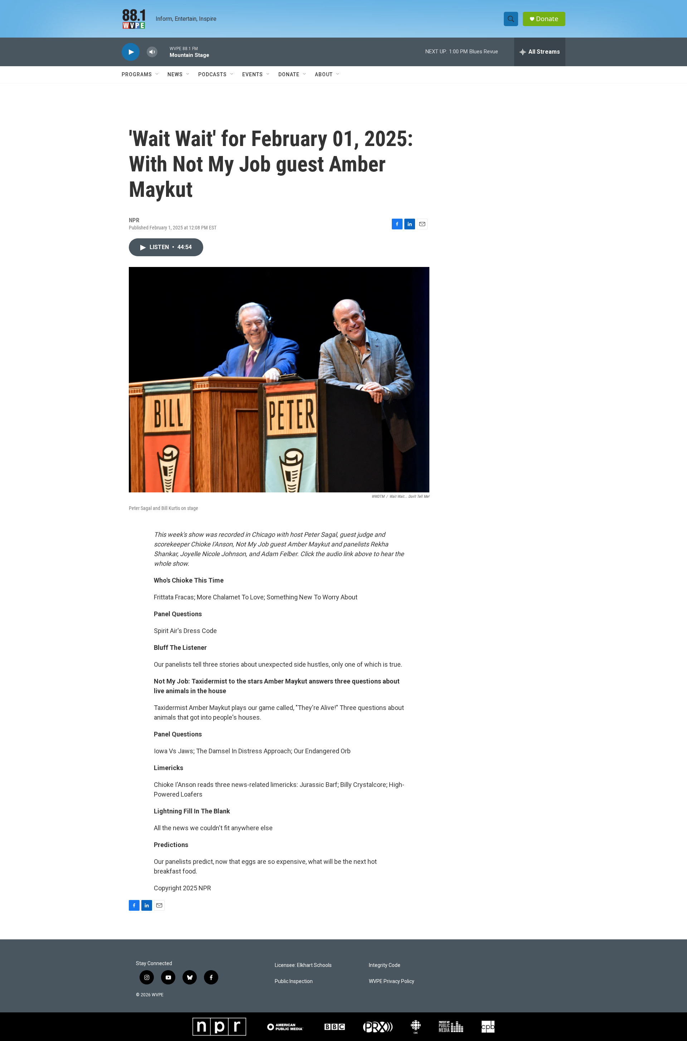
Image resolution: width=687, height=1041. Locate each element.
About (324, 74)
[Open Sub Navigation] (157, 74)
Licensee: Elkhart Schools (303, 965)
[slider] (163, 51)
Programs (137, 74)
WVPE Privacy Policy (391, 981)
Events (252, 74)
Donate (547, 19)
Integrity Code (384, 965)
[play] (130, 52)
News (175, 74)
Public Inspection (294, 981)
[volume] (152, 52)
